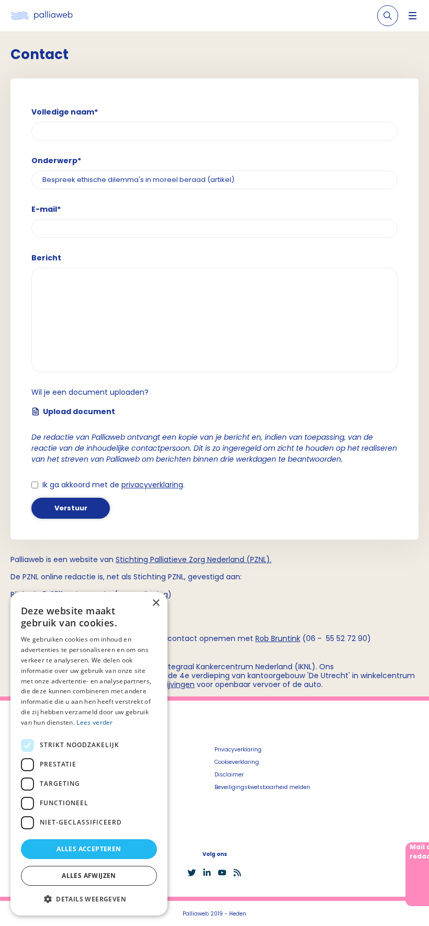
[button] (89, 899)
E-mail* (46, 209)
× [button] (156, 603)
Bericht (46, 258)
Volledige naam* (64, 112)
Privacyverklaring (238, 749)
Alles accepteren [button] (89, 848)
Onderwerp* (56, 160)
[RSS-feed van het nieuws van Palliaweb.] (237, 872)
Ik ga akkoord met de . (113, 484)
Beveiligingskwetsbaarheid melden (262, 787)
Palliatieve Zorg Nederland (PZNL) (210, 559)
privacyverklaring (152, 484)
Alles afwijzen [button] (89, 875)
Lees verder (94, 722)
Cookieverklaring (236, 762)
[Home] (41, 16)
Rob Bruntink (277, 638)
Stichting (133, 559)
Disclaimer (229, 775)
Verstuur (70, 508)
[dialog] (88, 754)
